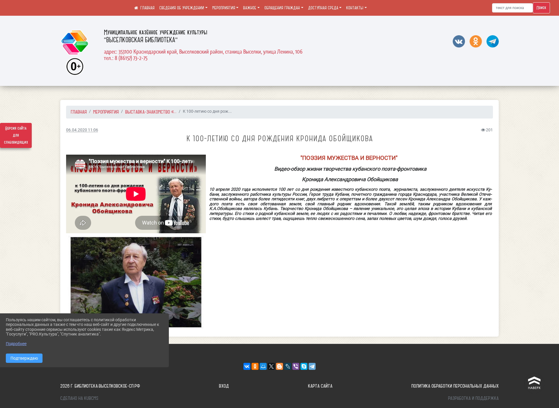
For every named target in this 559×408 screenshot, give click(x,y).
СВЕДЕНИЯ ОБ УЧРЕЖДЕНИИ (181, 7)
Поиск (541, 8)
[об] (136, 282)
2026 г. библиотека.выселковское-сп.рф (100, 386)
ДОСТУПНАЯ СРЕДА (323, 7)
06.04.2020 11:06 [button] (82, 130)
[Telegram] (312, 366)
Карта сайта (320, 386)
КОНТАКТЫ (354, 7)
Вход (224, 386)
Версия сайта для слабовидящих (16, 135)
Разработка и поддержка (473, 398)
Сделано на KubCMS (79, 398)
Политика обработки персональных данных (455, 386)
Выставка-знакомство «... (150, 112)
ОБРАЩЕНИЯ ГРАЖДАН (282, 7)
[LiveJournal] (287, 366)
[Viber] (295, 366)
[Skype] (303, 366)
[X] (271, 366)
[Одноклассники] (255, 366)
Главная (79, 112)
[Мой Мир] (263, 366)
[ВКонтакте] (246, 366)
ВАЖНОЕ (249, 7)
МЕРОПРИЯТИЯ (223, 7)
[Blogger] (279, 366)
